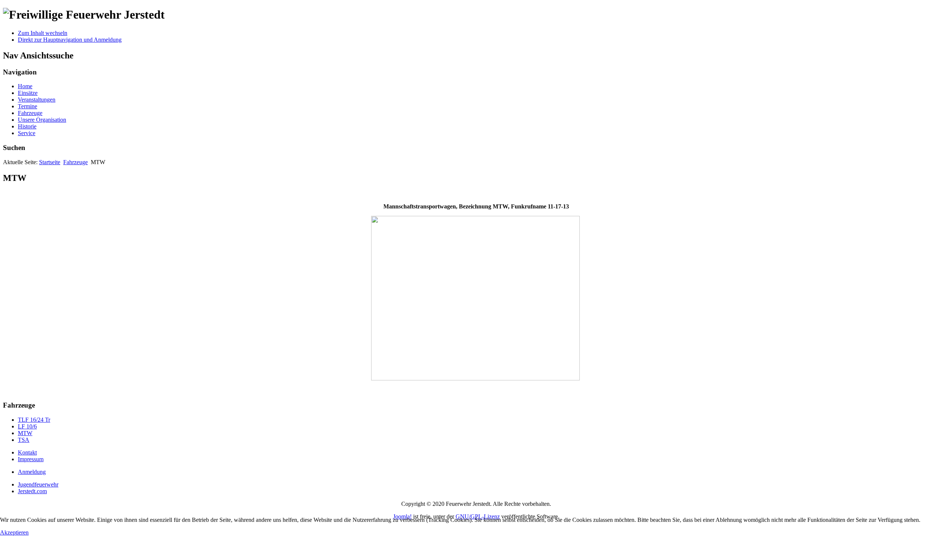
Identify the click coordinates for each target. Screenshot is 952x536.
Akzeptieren (14, 532)
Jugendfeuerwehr (38, 484)
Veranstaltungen (36, 99)
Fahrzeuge (30, 113)
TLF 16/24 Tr (34, 420)
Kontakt (27, 452)
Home (25, 86)
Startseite (49, 162)
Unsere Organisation (42, 120)
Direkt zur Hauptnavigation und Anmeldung (70, 39)
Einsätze (28, 93)
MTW (25, 433)
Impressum (31, 459)
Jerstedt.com (32, 491)
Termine (27, 106)
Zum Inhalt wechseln (42, 33)
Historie (27, 126)
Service (26, 133)
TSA (23, 440)
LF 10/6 (27, 426)
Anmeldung (32, 472)
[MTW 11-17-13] (475, 379)
